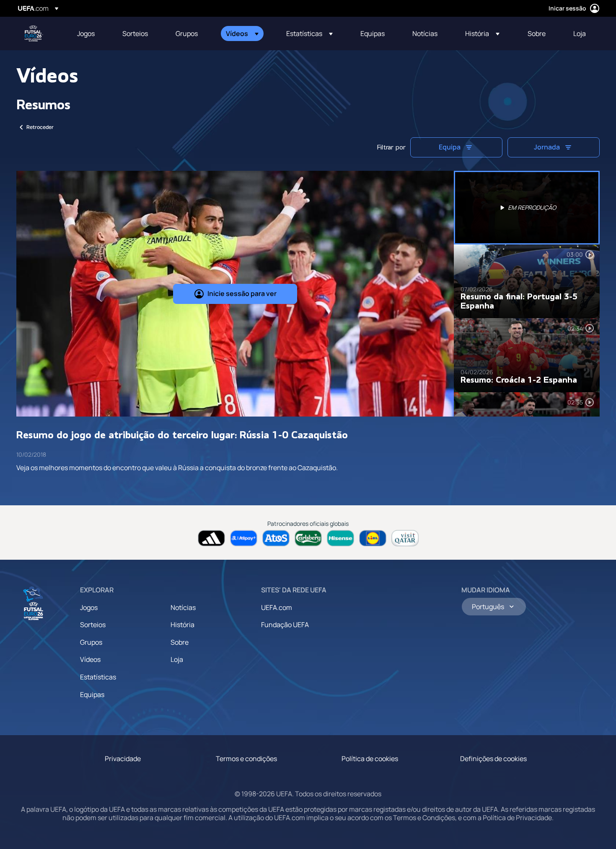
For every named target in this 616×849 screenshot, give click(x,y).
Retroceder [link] (40, 127)
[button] (242, 33)
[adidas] (211, 538)
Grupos (91, 642)
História (182, 624)
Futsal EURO (34, 33)
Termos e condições (246, 758)
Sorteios (93, 624)
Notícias (183, 607)
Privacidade (123, 758)
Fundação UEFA (285, 624)
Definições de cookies (493, 758)
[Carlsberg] (308, 538)
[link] (86, 33)
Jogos (89, 607)
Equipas (92, 694)
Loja (177, 659)
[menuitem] (89, 33)
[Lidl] (372, 538)
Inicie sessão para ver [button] (242, 293)
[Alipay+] (243, 538)
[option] (527, 207)
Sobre (180, 642)
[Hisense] (340, 538)
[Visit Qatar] (405, 538)
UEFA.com (276, 607)
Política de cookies (370, 758)
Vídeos (90, 659)
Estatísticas (98, 677)
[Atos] (276, 538)
